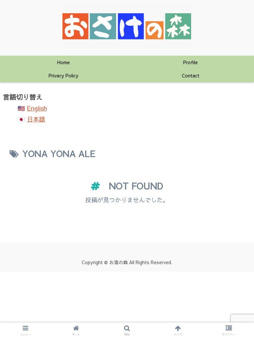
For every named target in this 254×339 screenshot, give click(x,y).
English (37, 108)
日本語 (36, 119)
